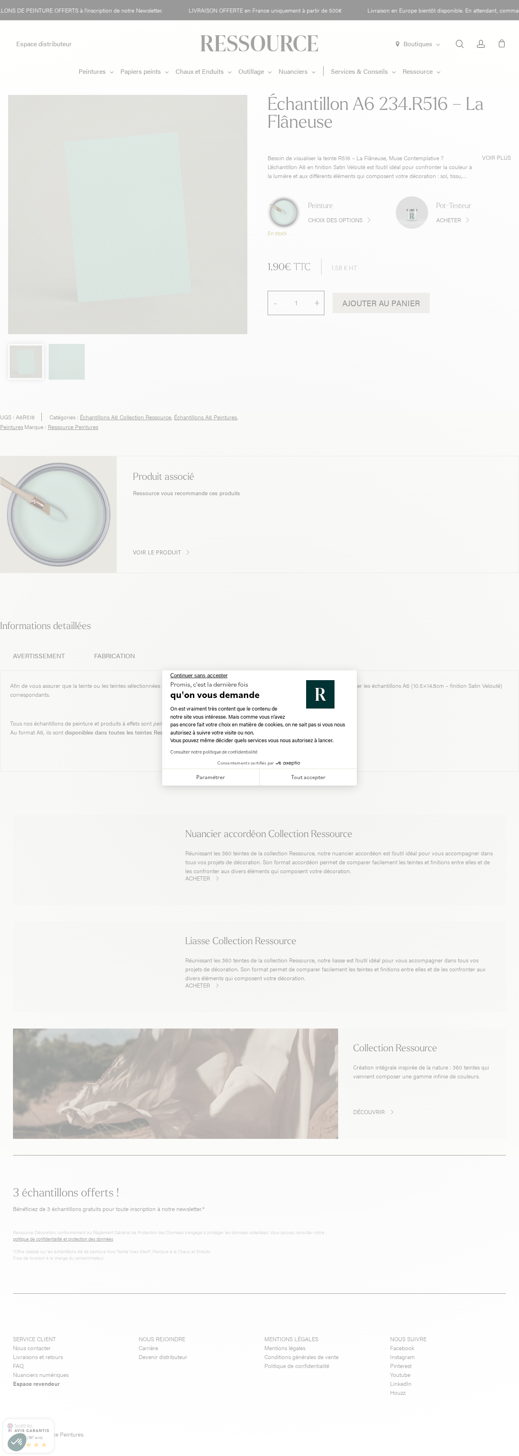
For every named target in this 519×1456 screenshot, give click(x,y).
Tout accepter (308, 777)
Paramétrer (210, 777)
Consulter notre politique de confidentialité (213, 752)
